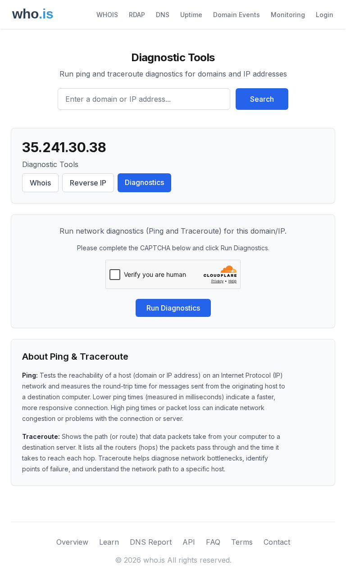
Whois (40, 182)
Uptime (191, 14)
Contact (277, 541)
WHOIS (107, 14)
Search (262, 99)
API (188, 541)
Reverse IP (88, 182)
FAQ (213, 541)
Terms (242, 541)
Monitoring (288, 14)
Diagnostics (144, 182)
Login (324, 14)
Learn (109, 541)
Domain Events (236, 14)
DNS (162, 14)
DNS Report (151, 541)
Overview (72, 541)
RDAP (137, 14)
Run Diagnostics (173, 307)
